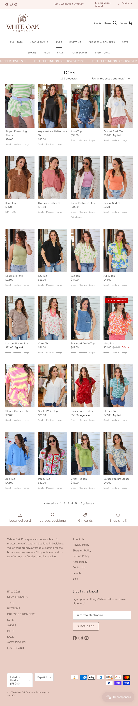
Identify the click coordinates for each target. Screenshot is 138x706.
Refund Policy (81, 556)
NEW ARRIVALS (39, 42)
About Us (78, 539)
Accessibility (80, 562)
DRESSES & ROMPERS (101, 42)
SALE (60, 52)
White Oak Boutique (25, 692)
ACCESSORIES (79, 52)
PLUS (46, 52)
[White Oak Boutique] (22, 23)
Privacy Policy (81, 545)
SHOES (32, 52)
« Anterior (50, 503)
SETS (125, 42)
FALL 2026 (16, 42)
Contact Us (79, 567)
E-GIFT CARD (102, 52)
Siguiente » (87, 503)
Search (77, 573)
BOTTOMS (75, 42)
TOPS (59, 42)
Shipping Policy (82, 550)
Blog (75, 578)
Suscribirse (85, 626)
